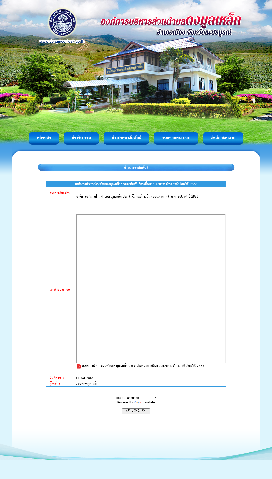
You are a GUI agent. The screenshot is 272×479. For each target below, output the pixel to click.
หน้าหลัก (44, 137)
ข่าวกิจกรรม (81, 137)
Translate (148, 402)
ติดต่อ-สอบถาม (223, 137)
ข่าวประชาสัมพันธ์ (126, 137)
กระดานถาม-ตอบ (176, 137)
